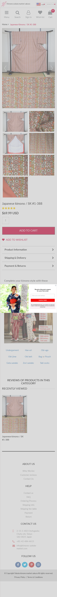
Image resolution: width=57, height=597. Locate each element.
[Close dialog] (55, 285)
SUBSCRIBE (43, 300)
